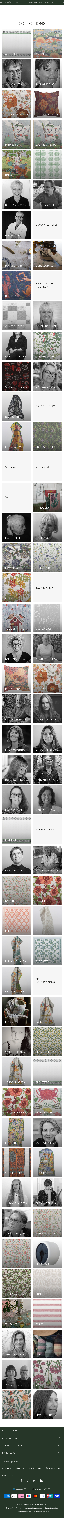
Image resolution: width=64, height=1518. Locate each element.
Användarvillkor (24, 1512)
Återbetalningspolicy (33, 1508)
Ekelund (27, 1504)
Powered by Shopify (14, 1508)
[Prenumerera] (60, 1462)
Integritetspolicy (51, 1508)
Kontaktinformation (41, 1512)
